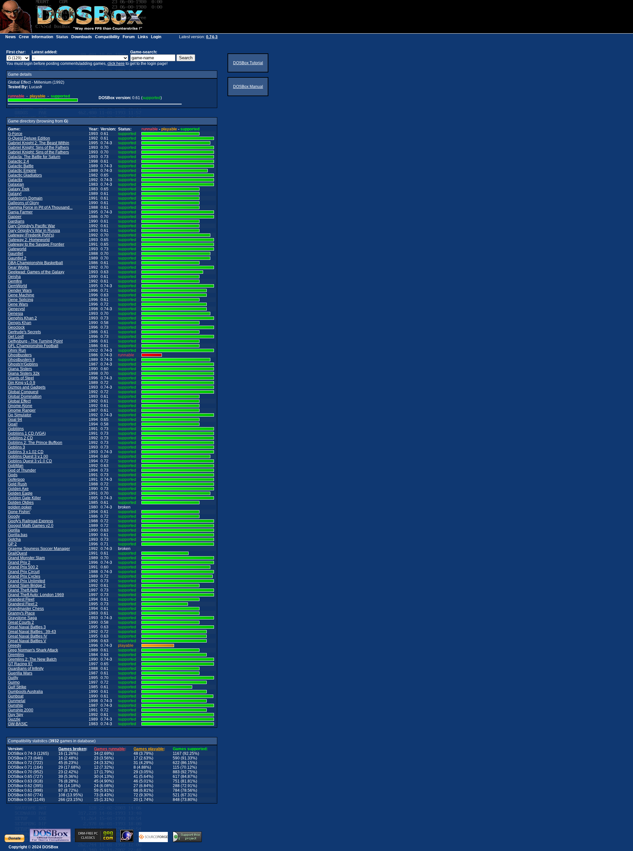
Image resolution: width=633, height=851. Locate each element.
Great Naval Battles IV (27, 636)
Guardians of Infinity (26, 668)
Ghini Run (17, 350)
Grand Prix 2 (19, 562)
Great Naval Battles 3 (27, 627)
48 (136, 753)
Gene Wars (18, 304)
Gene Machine (21, 295)
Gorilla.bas (17, 535)
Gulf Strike (17, 687)
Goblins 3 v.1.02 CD (26, 452)
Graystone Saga (22, 618)
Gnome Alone (20, 405)
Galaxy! (14, 193)
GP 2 (12, 544)
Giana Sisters (20, 369)
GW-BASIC (18, 724)
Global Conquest (23, 392)
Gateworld (17, 249)
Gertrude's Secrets (24, 332)
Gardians (16, 221)
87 (60, 790)
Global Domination (25, 396)
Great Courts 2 (21, 622)
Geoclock (16, 327)
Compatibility (107, 37)
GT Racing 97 (20, 664)
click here (116, 63)
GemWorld (17, 286)
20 (136, 799)
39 (60, 776)
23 (96, 758)
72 (136, 795)
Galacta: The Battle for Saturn (34, 156)
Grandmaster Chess (26, 608)
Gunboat (15, 696)
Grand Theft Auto (23, 590)
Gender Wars (20, 290)
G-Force (15, 133)
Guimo (14, 682)
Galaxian (16, 184)
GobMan (15, 465)
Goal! (12, 424)
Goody (14, 516)
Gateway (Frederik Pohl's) (31, 235)
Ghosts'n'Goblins (23, 364)
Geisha (14, 276)
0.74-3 (212, 37)
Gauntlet (15, 253)
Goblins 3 (16, 447)
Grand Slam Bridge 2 (26, 585)
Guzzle (14, 719)
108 (61, 795)
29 (60, 767)
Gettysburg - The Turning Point (35, 341)
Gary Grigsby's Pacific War (31, 226)
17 (136, 758)
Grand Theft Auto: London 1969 (36, 594)
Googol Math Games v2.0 (30, 525)
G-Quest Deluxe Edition (29, 138)
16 (60, 753)
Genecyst (16, 309)
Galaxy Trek (18, 189)
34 (96, 753)
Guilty (13, 677)
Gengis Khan (19, 322)
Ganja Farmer (20, 212)
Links (143, 37)
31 (136, 762)
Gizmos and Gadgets (26, 387)
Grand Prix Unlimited (26, 581)
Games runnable (109, 749)
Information (42, 37)
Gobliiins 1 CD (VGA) (27, 433)
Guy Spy (15, 714)
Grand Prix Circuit (24, 571)
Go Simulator (19, 415)
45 (60, 762)
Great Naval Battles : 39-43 (32, 631)
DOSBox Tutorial (248, 63)
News (10, 37)
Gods (12, 475)
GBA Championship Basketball (35, 263)
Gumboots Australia (25, 691)
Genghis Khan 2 (22, 318)
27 (136, 785)
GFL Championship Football (33, 345)
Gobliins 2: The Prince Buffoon (35, 442)
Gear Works (18, 267)
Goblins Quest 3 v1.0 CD (30, 461)
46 (136, 781)
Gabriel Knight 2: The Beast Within (38, 143)
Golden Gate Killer (24, 498)
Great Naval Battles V (27, 641)
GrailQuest (17, 553)
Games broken (72, 749)
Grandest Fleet (21, 599)
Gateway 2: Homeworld (29, 239)
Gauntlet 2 (17, 258)
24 (96, 762)
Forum (129, 37)
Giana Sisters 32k (24, 373)
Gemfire (15, 281)
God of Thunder (22, 470)
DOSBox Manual (248, 86)
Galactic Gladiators (25, 175)
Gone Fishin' (19, 511)
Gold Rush (17, 484)
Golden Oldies (21, 502)
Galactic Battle (21, 166)
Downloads (81, 37)
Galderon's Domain (25, 198)
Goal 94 (15, 419)
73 (96, 795)
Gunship (15, 705)
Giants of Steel (21, 378)
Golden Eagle (20, 493)
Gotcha (14, 539)
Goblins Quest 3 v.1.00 (28, 456)
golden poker (20, 507)
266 (61, 799)
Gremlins (16, 654)
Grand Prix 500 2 (23, 567)
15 (96, 799)
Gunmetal (16, 701)
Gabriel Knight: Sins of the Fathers (38, 147)
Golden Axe (18, 488)
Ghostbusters (20, 355)
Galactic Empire (22, 170)
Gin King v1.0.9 (21, 382)
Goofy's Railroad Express (30, 521)
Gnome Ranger (22, 410)
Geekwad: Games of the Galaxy (36, 272)
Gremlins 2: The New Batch (32, 659)
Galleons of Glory (23, 203)
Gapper (14, 216)
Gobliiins (16, 428)
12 (96, 767)
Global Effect (19, 401)
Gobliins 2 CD (20, 438)
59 (96, 790)
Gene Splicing (20, 299)
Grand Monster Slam (26, 558)
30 (96, 776)
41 (136, 776)
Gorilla (14, 530)
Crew (24, 37)
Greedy (14, 645)
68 (136, 790)
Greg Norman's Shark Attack (33, 650)
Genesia (15, 313)
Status (62, 37)
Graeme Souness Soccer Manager (39, 548)
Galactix (15, 180)
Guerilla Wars (20, 673)
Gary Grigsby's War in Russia (34, 230)
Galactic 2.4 (18, 161)
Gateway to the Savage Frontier (36, 244)
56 (60, 785)
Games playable (149, 749)
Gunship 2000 (20, 710)
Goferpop (16, 479)
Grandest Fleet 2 (23, 604)
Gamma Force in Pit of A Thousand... (40, 207)
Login (156, 37)
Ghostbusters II (21, 359)
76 (60, 781)
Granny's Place (21, 613)
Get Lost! (16, 336)
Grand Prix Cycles (24, 576)
